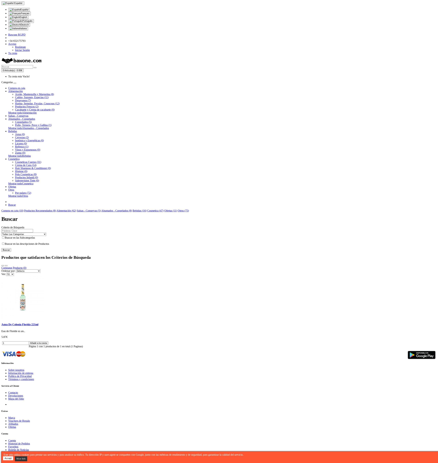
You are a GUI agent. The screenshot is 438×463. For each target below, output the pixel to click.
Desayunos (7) (23, 100)
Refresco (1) (21, 146)
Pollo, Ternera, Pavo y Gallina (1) (33, 125)
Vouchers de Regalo (19, 420)
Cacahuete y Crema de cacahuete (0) (35, 109)
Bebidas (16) (139, 210)
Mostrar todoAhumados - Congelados (28, 128)
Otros (11, 189)
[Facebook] (11, 404)
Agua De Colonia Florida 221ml (19, 324)
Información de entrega (20, 373)
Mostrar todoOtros (18, 195)
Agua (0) (20, 134)
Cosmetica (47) (155, 210)
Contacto (13, 392)
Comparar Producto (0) (13, 267)
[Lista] (2, 265)
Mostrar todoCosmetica (20, 183)
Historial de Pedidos (19, 443)
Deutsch (25, 24)
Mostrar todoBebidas (19, 155)
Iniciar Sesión (22, 50)
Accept (8, 458)
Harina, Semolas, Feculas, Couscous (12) (37, 103)
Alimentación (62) (66, 210)
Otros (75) (183, 210)
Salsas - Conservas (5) (89, 210)
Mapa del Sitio (16, 398)
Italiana (23, 28)
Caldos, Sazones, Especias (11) (32, 97)
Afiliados (13, 423)
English (23, 17)
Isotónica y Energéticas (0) (29, 140)
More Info (21, 458)
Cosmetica (14, 158)
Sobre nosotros (16, 370)
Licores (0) (21, 143)
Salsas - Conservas (18, 115)
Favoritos (13, 446)
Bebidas (12, 131)
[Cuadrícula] (6, 265)
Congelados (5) (23, 121)
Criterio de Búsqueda (12, 227)
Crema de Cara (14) (25, 165)
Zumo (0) (20, 152)
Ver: (3, 274)
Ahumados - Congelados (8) (116, 210)
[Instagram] (24, 404)
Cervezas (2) (22, 137)
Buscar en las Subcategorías (20, 237)
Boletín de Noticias (18, 449)
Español (24, 9)
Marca (11, 417)
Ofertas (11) (170, 210)
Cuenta (12, 440)
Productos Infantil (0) (26, 177)
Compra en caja (16, 88)
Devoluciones (15, 395)
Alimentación (15, 91)
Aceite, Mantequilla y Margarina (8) (34, 94)
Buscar (12, 204)
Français (25, 13)
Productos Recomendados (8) (40, 210)
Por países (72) (23, 192)
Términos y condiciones (21, 379)
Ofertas (12, 186)
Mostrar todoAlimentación (22, 112)
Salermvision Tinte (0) (27, 180)
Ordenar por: (8, 270)
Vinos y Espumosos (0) (27, 149)
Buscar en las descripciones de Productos (27, 243)
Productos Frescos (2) (26, 106)
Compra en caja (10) (12, 210)
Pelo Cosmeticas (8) (26, 174)
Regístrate (20, 47)
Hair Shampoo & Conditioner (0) (33, 168)
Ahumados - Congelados (21, 118)
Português (27, 21)
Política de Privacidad (20, 376)
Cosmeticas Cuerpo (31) (28, 162)
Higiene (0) (21, 171)
